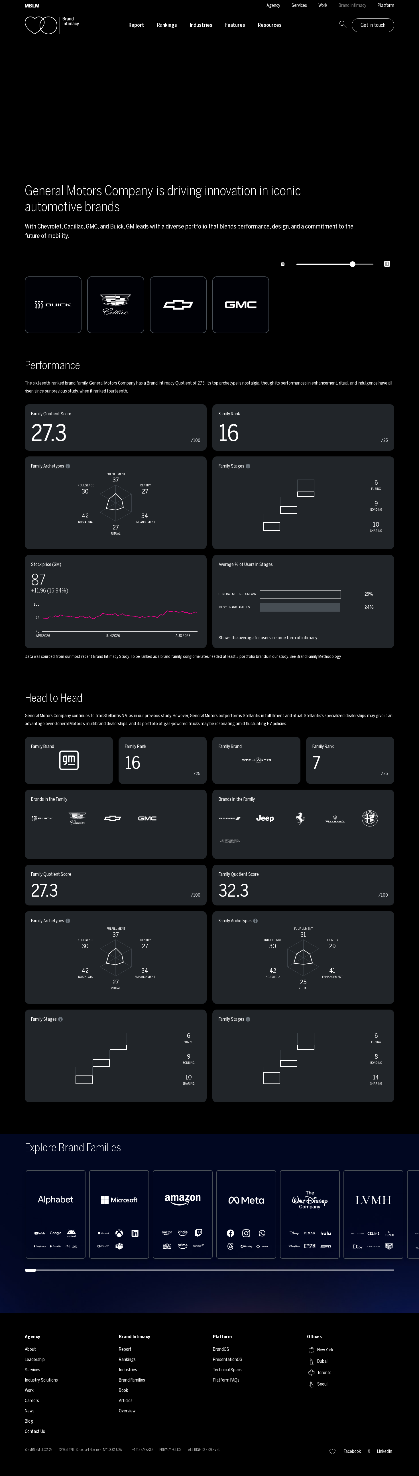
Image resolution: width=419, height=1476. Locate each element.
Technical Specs (227, 1369)
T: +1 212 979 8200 (140, 1450)
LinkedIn (384, 1451)
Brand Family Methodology (319, 656)
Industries (201, 25)
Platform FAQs (226, 1380)
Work (322, 5)
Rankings (167, 25)
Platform (386, 5)
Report (136, 25)
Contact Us (35, 1431)
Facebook (352, 1451)
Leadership (35, 1359)
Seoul (322, 1384)
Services (299, 5)
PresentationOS (227, 1359)
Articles (126, 1400)
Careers (32, 1400)
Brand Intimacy (352, 5)
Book (123, 1390)
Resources (270, 25)
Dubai (322, 1361)
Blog (29, 1421)
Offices (314, 1336)
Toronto (324, 1372)
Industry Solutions (41, 1380)
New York (325, 1349)
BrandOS (221, 1349)
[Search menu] (342, 25)
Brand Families (132, 1380)
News (29, 1411)
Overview (127, 1411)
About (30, 1349)
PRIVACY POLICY (170, 1450)
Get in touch (373, 25)
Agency (273, 5)
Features (235, 25)
